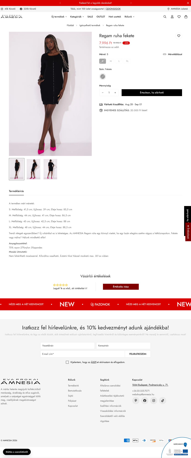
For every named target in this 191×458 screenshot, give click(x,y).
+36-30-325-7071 (141, 391)
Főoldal (70, 25)
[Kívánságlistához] (178, 36)
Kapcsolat (73, 406)
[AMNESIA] (11, 16)
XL (127, 61)
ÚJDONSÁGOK (113, 8)
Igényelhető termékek (90, 25)
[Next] (131, 3)
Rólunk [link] (128, 16)
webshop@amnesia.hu (143, 394)
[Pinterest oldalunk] (135, 400)
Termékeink (73, 385)
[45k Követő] (153, 400)
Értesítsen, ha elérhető (152, 92)
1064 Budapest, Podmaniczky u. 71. (150, 385)
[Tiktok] (162, 400)
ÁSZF (94, 362)
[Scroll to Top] (185, 441)
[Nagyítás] (85, 38)
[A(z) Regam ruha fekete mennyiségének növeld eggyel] (115, 92)
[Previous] (60, 3)
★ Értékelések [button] (188, 232)
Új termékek (57, 16)
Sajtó (70, 395)
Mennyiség (105, 85)
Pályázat (72, 401)
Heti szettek (115, 16)
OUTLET (101, 16)
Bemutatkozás (74, 390)
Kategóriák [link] (75, 16)
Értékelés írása (121, 286)
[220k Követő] (144, 400)
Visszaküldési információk (113, 411)
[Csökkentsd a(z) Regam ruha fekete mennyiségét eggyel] (102, 92)
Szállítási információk (110, 406)
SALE (90, 16)
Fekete (103, 77)
